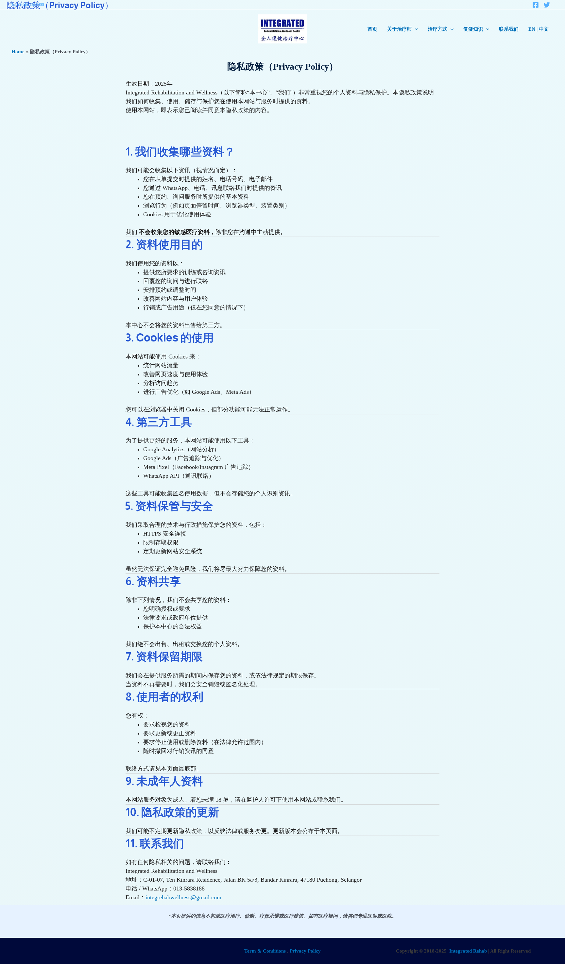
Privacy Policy (305, 951)
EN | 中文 (538, 29)
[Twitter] (546, 4)
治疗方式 (437, 29)
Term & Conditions (265, 951)
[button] (415, 29)
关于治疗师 (399, 29)
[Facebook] (535, 4)
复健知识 (473, 29)
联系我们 (509, 29)
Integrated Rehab (468, 951)
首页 (372, 29)
